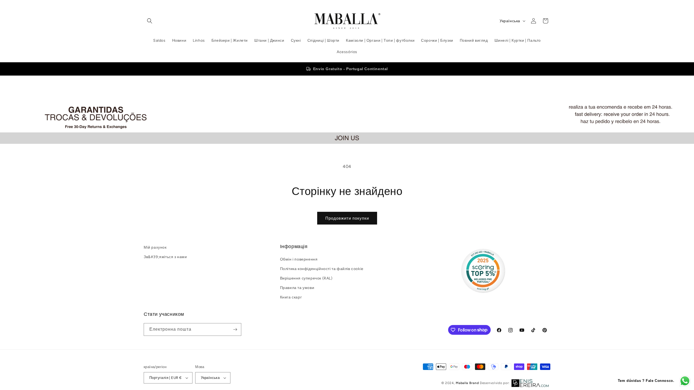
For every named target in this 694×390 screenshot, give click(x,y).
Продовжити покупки (347, 218)
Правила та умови (297, 287)
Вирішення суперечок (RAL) (306, 278)
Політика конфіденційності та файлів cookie (322, 268)
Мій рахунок (155, 247)
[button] (150, 21)
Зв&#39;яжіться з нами (165, 257)
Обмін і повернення (299, 259)
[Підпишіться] (235, 329)
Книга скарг (291, 297)
